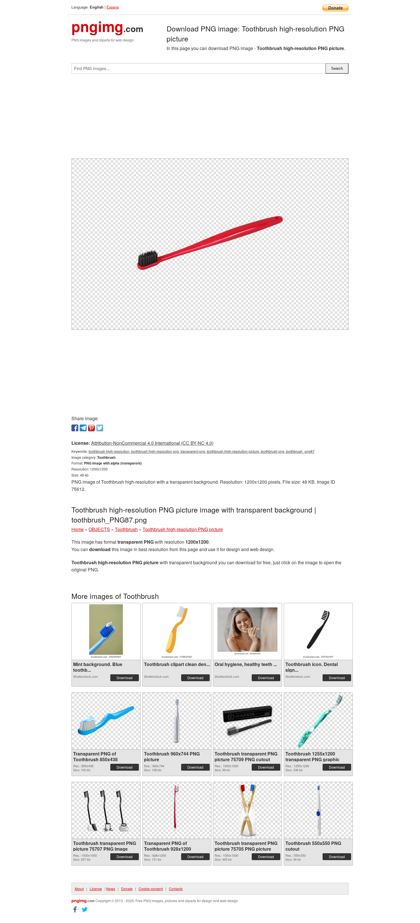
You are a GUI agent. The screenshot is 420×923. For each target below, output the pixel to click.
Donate (127, 888)
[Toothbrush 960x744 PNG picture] (176, 721)
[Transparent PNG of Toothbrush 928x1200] (176, 810)
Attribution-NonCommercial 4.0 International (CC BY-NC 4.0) (152, 443)
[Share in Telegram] (83, 427)
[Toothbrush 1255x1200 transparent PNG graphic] (318, 721)
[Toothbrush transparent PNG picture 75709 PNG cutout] (247, 721)
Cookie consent (151, 888)
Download (125, 677)
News (110, 888)
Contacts (176, 888)
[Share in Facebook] (74, 427)
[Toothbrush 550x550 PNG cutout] (318, 810)
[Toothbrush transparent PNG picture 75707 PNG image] (106, 810)
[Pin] (91, 427)
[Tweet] (99, 427)
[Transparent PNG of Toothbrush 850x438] (106, 720)
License (96, 888)
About (79, 888)
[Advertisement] (210, 118)
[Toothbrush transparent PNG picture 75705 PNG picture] (247, 810)
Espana (113, 7)
